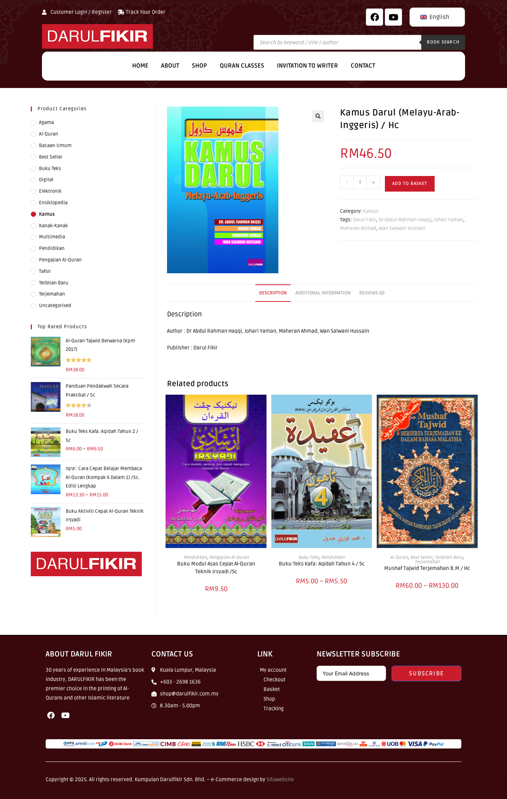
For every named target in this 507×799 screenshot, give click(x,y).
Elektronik (50, 191)
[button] (318, 116)
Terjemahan (427, 562)
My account (273, 670)
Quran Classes (242, 65)
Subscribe (426, 673)
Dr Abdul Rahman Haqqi (405, 220)
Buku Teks (308, 557)
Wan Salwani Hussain (402, 228)
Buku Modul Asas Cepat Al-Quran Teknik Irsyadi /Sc (216, 568)
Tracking (274, 708)
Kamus (370, 211)
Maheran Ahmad (358, 228)
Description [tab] (273, 293)
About (170, 65)
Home (140, 65)
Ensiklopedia (53, 203)
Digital (46, 180)
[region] (96, 745)
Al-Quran (399, 557)
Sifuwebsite (280, 779)
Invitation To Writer (307, 65)
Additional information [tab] (323, 293)
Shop (199, 65)
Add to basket (409, 183)
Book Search (443, 42)
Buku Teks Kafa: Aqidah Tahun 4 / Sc (321, 564)
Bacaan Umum (55, 146)
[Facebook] (374, 17)
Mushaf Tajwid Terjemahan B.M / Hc (427, 568)
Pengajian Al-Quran (229, 557)
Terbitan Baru (449, 557)
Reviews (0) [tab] (372, 293)
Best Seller (421, 557)
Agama (46, 122)
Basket (272, 689)
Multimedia (52, 237)
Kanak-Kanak (53, 226)
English (438, 17)
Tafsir (45, 271)
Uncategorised (55, 306)
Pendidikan (195, 557)
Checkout (274, 679)
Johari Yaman (448, 220)
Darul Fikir (364, 220)
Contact (363, 65)
